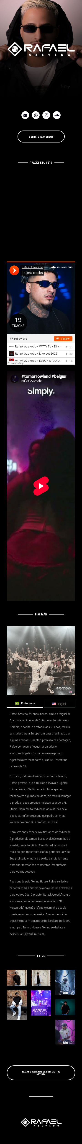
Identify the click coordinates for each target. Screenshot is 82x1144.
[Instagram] (46, 115)
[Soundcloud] (57, 115)
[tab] (25, 704)
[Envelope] (25, 115)
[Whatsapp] (36, 115)
